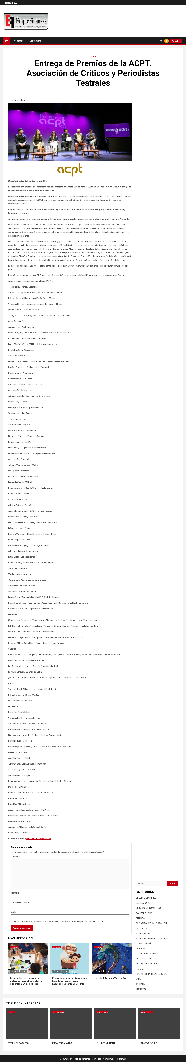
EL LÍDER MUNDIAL (105, 1043)
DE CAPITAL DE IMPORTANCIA (151, 923)
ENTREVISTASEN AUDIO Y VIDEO (153, 938)
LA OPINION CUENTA (147, 953)
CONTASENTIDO (149, 1043)
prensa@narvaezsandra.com (38, 838)
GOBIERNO (141, 948)
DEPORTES (141, 928)
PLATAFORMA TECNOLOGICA (151, 973)
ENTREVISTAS (143, 933)
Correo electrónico (20, 902)
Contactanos (36, 41)
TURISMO (141, 989)
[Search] (161, 40)
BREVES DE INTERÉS (146, 897)
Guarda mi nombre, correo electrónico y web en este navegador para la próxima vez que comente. (59, 921)
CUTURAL (92, 56)
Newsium (107, 1058)
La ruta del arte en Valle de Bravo (111, 978)
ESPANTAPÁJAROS (62, 1043)
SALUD (139, 979)
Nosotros (19, 41)
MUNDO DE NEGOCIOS (148, 963)
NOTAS (139, 968)
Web (13, 911)
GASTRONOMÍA (144, 943)
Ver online (176, 41)
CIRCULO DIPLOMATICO (148, 908)
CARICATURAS (143, 902)
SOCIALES (141, 984)
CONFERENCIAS (144, 913)
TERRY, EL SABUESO (18, 1043)
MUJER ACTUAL (144, 958)
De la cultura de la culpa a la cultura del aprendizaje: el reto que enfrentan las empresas (26, 981)
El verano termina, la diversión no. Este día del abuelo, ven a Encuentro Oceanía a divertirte (69, 981)
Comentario (17, 856)
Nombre (15, 892)
